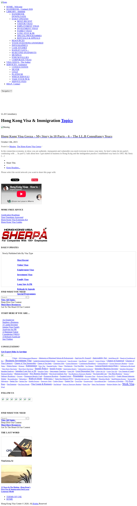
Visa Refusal (57, 384)
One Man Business (115, 374)
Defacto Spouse (12, 366)
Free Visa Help (79, 366)
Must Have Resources (11, 304)
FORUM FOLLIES (20, 57)
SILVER (15, 69)
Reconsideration (13, 379)
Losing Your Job (112, 371)
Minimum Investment (21, 374)
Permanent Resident (51, 376)
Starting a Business (10, 322)
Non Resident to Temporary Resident (80, 374)
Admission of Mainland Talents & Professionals (56, 358)
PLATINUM (17, 74)
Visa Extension (11, 384)
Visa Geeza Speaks (23, 384)
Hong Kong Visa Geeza (26, 369)
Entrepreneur (31, 366)
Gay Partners (89, 366)
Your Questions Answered (12, 217)
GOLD (15, 72)
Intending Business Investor (106, 368)
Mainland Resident (7, 374)
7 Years (14, 358)
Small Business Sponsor (118, 379)
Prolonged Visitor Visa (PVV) (106, 376)
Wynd (3, 387)
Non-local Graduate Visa (58, 374)
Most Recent (22, 260)
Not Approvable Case (100, 374)
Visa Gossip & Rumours (41, 384)
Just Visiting (7, 339)
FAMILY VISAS (24, 31)
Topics (67, 120)
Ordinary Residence (8, 376)
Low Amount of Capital (126, 371)
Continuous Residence (87, 363)
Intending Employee (7, 371)
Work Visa (128, 384)
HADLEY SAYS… (20, 50)
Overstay (20, 376)
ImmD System (56, 369)
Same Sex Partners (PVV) (64, 379)
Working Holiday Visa (114, 384)
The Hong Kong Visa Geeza (29, 146)
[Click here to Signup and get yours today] (68, 447)
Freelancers (68, 366)
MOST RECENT (24, 21)
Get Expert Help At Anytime (14, 352)
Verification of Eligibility (116, 381)
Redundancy (23, 379)
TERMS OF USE (14, 497)
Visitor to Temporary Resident (72, 384)
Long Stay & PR (24, 284)
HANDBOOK (19, 9)
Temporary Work (46, 381)
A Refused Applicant (11, 337)
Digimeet (21, 366)
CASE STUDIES (19, 48)
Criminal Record (103, 363)
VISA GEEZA (18, 62)
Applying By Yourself (83, 358)
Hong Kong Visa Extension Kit (14, 220)
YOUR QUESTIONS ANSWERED (27, 43)
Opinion (126, 374)
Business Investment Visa (18, 360)
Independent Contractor (85, 369)
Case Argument (72, 361)
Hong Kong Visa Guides (11, 222)
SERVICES (16, 64)
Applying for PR (9, 329)
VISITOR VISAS (25, 23)
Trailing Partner (58, 381)
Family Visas (23, 279)
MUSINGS (17, 55)
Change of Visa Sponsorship (25, 363)
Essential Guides (52, 366)
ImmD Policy (41, 368)
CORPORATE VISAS (21, 60)
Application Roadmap (10, 215)
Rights (35, 504)
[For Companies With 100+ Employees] (24, 241)
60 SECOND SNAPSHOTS (24, 52)
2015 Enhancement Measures (28, 358)
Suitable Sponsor (34, 381)
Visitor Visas (22, 265)
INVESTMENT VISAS (27, 28)
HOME (14, 7)
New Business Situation (38, 374)
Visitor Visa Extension (98, 384)
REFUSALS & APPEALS (28, 38)
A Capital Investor (10, 325)
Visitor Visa (86, 384)
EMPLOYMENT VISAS (28, 26)
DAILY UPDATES (20, 19)
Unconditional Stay (100, 381)
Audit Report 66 (114, 358)
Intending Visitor (43, 371)
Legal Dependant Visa (85, 371)
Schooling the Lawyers (82, 379)
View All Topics (8, 300)
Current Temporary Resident (118, 363)
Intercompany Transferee (58, 371)
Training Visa (69, 381)
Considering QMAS (11, 334)
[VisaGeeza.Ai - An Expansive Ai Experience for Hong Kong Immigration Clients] (68, 474)
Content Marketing (72, 363)
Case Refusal (83, 361)
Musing (12, 146)
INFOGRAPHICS (20, 45)
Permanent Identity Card (33, 376)
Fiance (61, 366)
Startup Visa (14, 381)
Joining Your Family (11, 327)
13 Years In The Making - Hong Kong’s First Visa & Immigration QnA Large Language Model (16, 489)
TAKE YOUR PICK (21, 79)
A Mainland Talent (10, 332)
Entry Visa (42, 366)
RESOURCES (18, 40)
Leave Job (71, 371)
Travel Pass (78, 381)
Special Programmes (26, 294)
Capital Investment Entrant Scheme (44, 361)
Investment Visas (24, 274)
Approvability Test (100, 358)
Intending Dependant (126, 369)
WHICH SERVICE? (21, 76)
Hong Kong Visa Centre (9, 369)
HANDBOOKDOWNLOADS (19, 15)
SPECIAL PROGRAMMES (29, 36)
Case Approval (61, 361)
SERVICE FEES (19, 81)
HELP (13, 84)
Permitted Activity (65, 376)
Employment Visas (25, 270)
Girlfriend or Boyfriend (127, 366)
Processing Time (90, 376)
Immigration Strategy (70, 369)
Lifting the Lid (100, 371)
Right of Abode (35, 378)
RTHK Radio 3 (48, 379)
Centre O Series (100, 361)
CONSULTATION (20, 67)
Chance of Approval (115, 361)
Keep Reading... (13, 168)
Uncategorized (88, 381)
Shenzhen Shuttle (104, 379)
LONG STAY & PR (26, 33)
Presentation (78, 376)
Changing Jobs (58, 363)
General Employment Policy (107, 366)
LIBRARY (15, 11)
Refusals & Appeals (26, 289)
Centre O (91, 361)
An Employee (8, 320)
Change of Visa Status (45, 363)
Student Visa (23, 381)
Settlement (94, 379)
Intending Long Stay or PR (26, 371)
